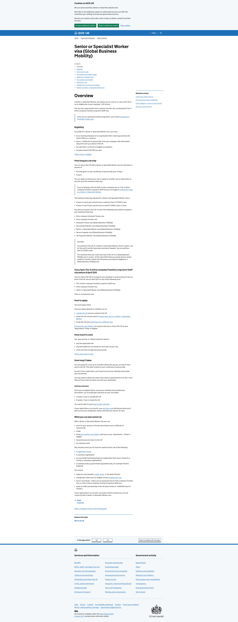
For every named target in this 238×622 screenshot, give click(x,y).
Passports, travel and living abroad (118, 584)
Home (76, 38)
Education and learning (114, 563)
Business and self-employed (85, 571)
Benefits (77, 563)
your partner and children (90, 434)
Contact (118, 605)
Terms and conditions (131, 605)
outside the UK (81, 313)
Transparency (141, 584)
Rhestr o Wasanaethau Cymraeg (86, 607)
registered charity (84, 451)
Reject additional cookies (108, 25)
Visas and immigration (88, 38)
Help (76, 605)
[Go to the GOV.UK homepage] (81, 33)
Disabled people (80, 588)
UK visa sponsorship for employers (147, 100)
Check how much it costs (83, 354)
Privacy (82, 605)
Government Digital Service (110, 607)
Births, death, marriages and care (87, 567)
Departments (141, 563)
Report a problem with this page (149, 540)
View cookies (125, 25)
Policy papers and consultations (148, 579)
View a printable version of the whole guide (90, 509)
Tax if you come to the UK (144, 106)
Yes (98, 540)
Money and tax (110, 579)
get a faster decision (102, 404)
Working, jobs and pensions (115, 592)
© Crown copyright (156, 616)
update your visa (115, 477)
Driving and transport (82, 592)
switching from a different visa (101, 322)
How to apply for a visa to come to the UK (149, 103)
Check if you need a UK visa (144, 97)
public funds (99, 474)
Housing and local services (115, 575)
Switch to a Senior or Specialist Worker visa (90, 87)
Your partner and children (85, 80)
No (109, 540)
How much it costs (83, 72)
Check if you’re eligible (83, 154)
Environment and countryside (116, 571)
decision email (108, 408)
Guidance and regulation (145, 571)
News (138, 567)
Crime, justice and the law (84, 584)
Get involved (140, 592)
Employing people (112, 567)
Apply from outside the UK (85, 77)
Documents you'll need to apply (87, 74)
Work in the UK (102, 38)
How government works (145, 588)
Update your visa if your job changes (88, 85)
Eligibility (80, 69)
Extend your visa (82, 82)
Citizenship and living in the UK (86, 579)
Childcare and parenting (83, 575)
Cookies (90, 605)
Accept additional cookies (85, 25)
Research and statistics (145, 575)
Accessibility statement (104, 605)
